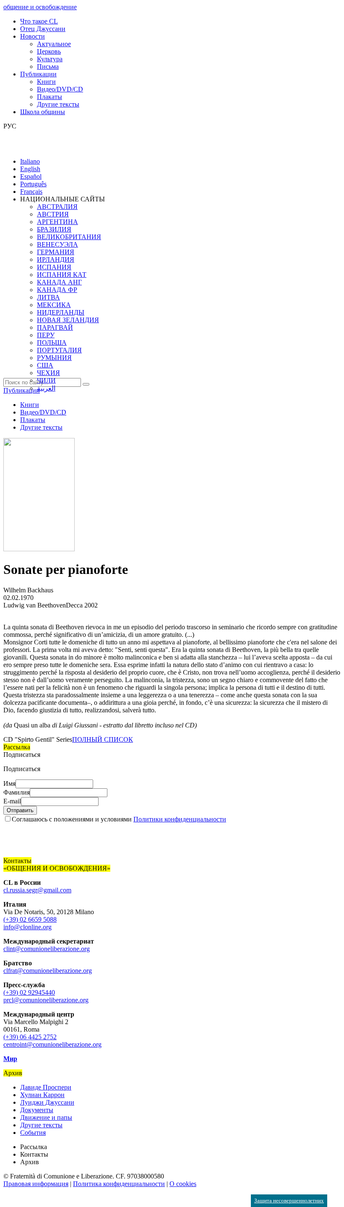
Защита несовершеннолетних (289, 1200)
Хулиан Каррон (42, 1094)
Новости (32, 36)
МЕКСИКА (54, 304)
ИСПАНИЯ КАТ (61, 274)
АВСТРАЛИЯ (57, 206)
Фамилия (16, 792)
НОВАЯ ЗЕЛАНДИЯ (68, 319)
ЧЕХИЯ (48, 372)
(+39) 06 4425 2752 (30, 1036)
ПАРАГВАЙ (55, 327)
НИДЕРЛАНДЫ (60, 312)
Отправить (20, 810)
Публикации (38, 74)
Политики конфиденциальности (179, 819)
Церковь (49, 51)
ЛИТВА (48, 297)
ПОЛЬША (52, 342)
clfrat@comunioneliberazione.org (47, 970)
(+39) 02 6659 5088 (30, 919)
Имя (9, 783)
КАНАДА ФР (57, 289)
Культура (50, 59)
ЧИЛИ (46, 380)
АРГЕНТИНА (57, 221)
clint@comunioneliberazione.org (46, 948)
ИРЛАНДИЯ (55, 259)
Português (33, 184)
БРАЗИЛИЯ (54, 229)
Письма (48, 66)
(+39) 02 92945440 (29, 992)
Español (31, 176)
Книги (46, 81)
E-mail (12, 801)
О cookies (182, 1183)
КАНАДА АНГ (59, 282)
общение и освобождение (40, 6)
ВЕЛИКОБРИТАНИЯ (69, 236)
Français (31, 191)
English (30, 168)
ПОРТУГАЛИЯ (59, 350)
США (45, 365)
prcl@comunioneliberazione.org (46, 1000)
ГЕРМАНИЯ (55, 251)
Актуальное (54, 43)
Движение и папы (46, 1117)
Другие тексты (58, 104)
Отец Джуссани (42, 28)
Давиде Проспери (45, 1087)
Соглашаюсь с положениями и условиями (119, 819)
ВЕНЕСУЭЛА (57, 244)
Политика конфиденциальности (119, 1183)
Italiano (30, 161)
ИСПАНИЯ (54, 267)
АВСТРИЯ (53, 214)
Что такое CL (39, 21)
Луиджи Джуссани (47, 1102)
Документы (36, 1109)
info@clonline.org (27, 927)
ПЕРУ (46, 335)
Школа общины (42, 111)
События (33, 1132)
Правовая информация (35, 1183)
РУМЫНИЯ (54, 357)
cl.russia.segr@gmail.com (37, 890)
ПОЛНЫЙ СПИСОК (102, 739)
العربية (46, 388)
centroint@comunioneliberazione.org (52, 1044)
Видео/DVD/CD (60, 89)
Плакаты (49, 96)
